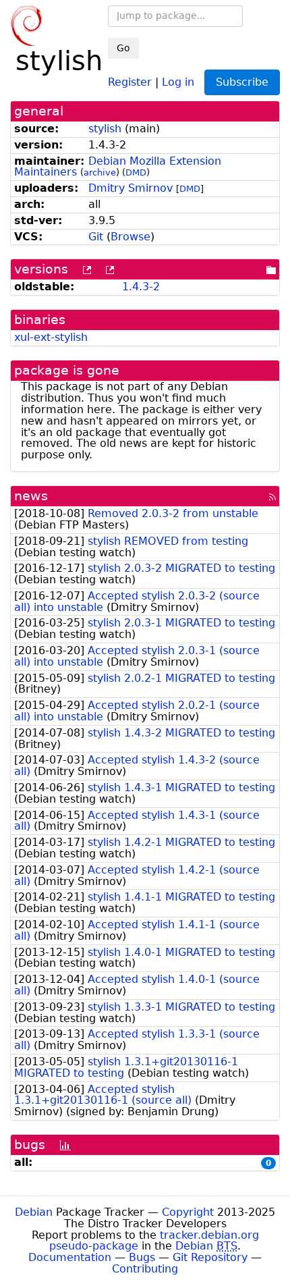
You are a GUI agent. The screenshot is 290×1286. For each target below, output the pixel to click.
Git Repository (210, 1257)
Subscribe (242, 82)
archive (100, 172)
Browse (130, 236)
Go (123, 48)
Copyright (188, 1212)
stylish (104, 128)
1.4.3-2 (141, 286)
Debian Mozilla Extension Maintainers (117, 167)
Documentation (69, 1257)
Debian (34, 1212)
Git (95, 236)
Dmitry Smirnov (130, 188)
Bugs (142, 1257)
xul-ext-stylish (51, 337)
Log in (178, 81)
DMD (135, 172)
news (31, 496)
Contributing (145, 1268)
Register (130, 81)
